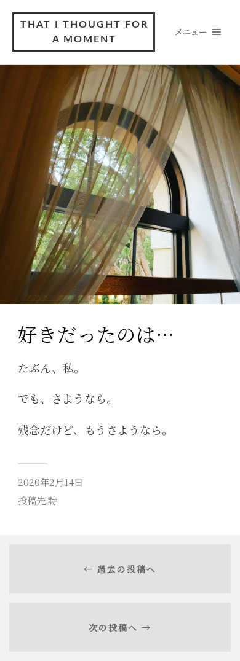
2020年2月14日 (50, 481)
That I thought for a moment (84, 32)
